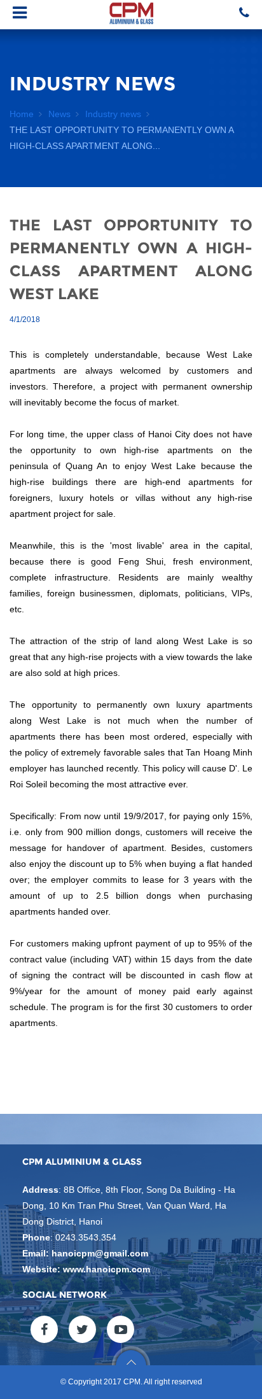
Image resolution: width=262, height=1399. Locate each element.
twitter (82, 1329)
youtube (120, 1329)
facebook (44, 1329)
